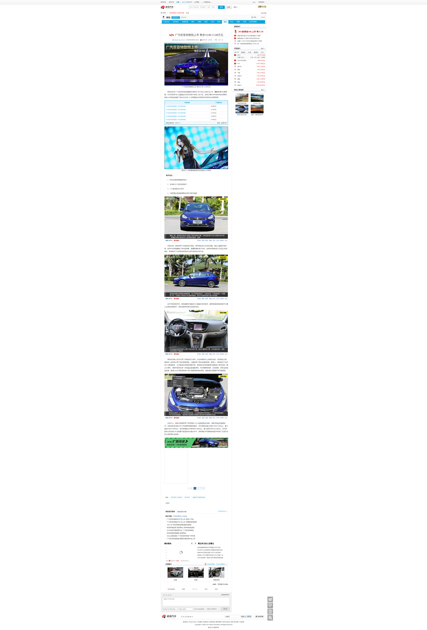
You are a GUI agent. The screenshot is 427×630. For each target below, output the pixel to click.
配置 (203, 240)
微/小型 (237, 52)
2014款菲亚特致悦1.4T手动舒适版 (176, 113)
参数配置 (185, 22)
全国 (177, 2)
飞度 (238, 73)
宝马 (222, 248)
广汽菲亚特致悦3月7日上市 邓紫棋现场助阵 (182, 522)
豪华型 (256, 52)
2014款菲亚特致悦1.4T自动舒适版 (176, 116)
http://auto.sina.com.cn (178, 40)
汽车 (172, 92)
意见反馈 (172, 589)
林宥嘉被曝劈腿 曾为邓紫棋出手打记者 (208, 547)
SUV (262, 52)
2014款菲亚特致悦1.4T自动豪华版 (176, 119)
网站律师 (218, 622)
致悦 (168, 17)
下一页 (202, 488)
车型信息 (166, 22)
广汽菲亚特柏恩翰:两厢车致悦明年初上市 (181, 539)
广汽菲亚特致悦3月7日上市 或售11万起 (180, 519)
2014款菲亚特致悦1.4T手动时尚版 (176, 106)
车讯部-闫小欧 (223, 584)
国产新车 (163, 13)
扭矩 (165, 429)
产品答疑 (241, 622)
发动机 (175, 189)
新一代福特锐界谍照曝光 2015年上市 (248, 44)
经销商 (222, 240)
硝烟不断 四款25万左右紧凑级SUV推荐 (249, 35)
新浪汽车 (171, 2)
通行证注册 (234, 622)
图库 (206, 240)
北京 (183, 2)
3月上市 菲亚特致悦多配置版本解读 (179, 525)
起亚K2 (239, 76)
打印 (206, 589)
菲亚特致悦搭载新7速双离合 (176, 533)
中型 (249, 52)
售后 (214, 240)
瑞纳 (238, 82)
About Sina (192, 622)
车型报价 (176, 22)
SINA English (226, 622)
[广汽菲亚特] (163, 18)
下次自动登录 (200, 609)
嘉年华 (239, 66)
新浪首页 (163, 2)
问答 (228, 7)
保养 (218, 22)
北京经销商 (253, 22)
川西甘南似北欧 (242, 103)
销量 (238, 22)
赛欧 (238, 69)
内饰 (195, 580)
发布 (225, 609)
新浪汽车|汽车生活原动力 (187, 616)
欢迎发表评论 (225, 595)
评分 (270, 611)
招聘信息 (212, 622)
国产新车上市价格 (176, 497)
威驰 (238, 79)
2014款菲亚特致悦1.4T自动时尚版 (176, 109)
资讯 (225, 22)
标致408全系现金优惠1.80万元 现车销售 (209, 552)
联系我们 (206, 622)
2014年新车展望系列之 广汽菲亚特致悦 (180, 530)
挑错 (270, 618)
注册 (208, 609)
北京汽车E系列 (241, 60)
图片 (193, 22)
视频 (199, 22)
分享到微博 (270, 599)
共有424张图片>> (221, 564)
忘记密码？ (213, 609)
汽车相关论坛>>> (223, 511)
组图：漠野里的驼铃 (257, 114)
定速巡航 (192, 368)
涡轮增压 (202, 423)
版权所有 (216, 627)
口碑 (212, 22)
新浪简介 (185, 622)
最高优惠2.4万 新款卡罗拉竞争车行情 (248, 38)
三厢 (218, 246)
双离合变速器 (176, 193)
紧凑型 (243, 52)
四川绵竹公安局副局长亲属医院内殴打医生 (210, 550)
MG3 (238, 55)
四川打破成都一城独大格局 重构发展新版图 (210, 557)
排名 (255, 17)
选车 (235, 7)
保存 (183, 589)
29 (190, 2)
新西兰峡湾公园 (242, 114)
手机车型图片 (211, 564)
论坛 (231, 22)
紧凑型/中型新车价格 (199, 497)
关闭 (216, 589)
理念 (192, 246)
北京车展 (263, 13)
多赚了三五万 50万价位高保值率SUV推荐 (249, 41)
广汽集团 (180, 94)
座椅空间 (216, 580)
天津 (186, 2)
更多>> (263, 48)
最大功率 (209, 426)
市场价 (199, 240)
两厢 (188, 92)
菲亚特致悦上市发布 (180, 516)
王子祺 (210, 40)
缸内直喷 (221, 423)
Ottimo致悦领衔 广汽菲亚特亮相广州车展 (181, 536)
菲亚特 (187, 87)
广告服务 (199, 622)
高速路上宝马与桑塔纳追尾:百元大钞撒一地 (210, 555)
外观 (175, 580)
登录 (177, 561)
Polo (238, 63)
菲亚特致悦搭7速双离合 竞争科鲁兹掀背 (180, 527)
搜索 (221, 7)
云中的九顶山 (257, 103)
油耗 (205, 22)
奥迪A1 (239, 85)
